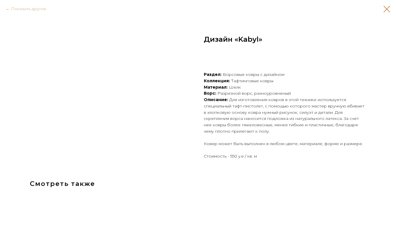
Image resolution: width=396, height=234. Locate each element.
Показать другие (28, 8)
